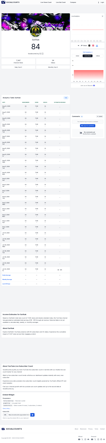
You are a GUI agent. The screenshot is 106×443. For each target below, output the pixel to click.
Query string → (7, 408)
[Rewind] (78, 45)
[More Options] (98, 2)
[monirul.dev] (104, 439)
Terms (96, 429)
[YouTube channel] (79, 439)
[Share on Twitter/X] (89, 45)
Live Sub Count (61, 2)
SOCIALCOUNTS (19, 438)
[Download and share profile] (96, 45)
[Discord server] (88, 439)
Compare (73, 2)
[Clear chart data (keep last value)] (102, 16)
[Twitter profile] (82, 439)
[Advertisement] (35, 81)
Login (102, 2)
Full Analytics (87, 52)
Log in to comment (88, 125)
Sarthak (35, 40)
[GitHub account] (101, 439)
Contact (102, 429)
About (76, 429)
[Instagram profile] (85, 439)
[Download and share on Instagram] (93, 45)
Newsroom (83, 429)
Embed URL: (6, 411)
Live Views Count (46, 2)
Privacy (90, 429)
